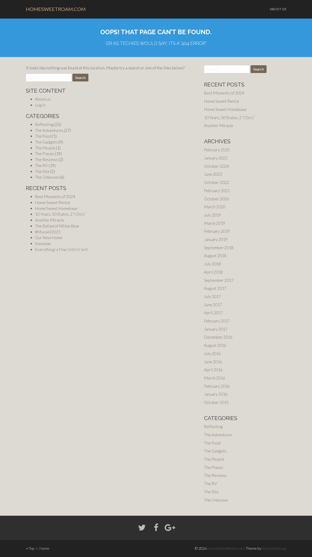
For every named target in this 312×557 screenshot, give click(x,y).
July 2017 (212, 296)
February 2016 (217, 386)
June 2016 (213, 361)
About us (278, 9)
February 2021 (217, 190)
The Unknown (47, 177)
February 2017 (217, 320)
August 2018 (215, 255)
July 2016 (212, 353)
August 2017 (215, 288)
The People (45, 147)
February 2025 (217, 149)
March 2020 (214, 206)
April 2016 (213, 369)
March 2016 (214, 377)
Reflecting (44, 124)
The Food (43, 136)
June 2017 (213, 304)
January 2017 (215, 329)
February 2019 (217, 231)
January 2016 (215, 394)
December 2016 (218, 337)
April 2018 (213, 272)
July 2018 (212, 263)
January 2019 (215, 239)
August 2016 (215, 345)
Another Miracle (49, 219)
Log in (40, 104)
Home (44, 548)
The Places (44, 153)
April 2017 (213, 312)
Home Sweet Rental (52, 202)
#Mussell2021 (48, 231)
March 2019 (214, 223)
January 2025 (215, 157)
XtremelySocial (274, 548)
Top (31, 548)
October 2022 (216, 182)
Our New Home (48, 237)
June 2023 (213, 174)
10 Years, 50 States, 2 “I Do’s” (60, 214)
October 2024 (216, 166)
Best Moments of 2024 (55, 196)
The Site (42, 171)
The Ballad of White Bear (57, 225)
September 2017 (218, 280)
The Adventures (49, 130)
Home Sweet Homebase (56, 208)
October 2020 (216, 198)
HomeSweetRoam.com (56, 9)
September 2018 (218, 247)
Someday (43, 243)
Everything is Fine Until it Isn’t (61, 249)
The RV (41, 165)
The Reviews (46, 159)
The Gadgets (46, 141)
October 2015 (216, 402)
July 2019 (212, 214)
